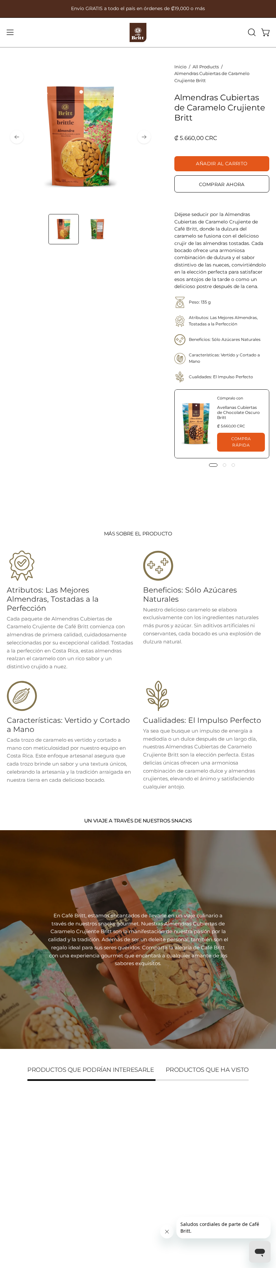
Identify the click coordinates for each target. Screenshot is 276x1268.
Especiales (20, 1169)
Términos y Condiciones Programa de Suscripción (206, 1179)
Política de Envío (165, 1190)
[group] (138, 8)
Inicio (180, 66)
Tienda (15, 1158)
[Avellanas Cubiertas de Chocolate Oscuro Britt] (196, 424)
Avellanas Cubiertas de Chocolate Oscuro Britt (238, 412)
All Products (206, 66)
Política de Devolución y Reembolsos (190, 1201)
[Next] (144, 137)
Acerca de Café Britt (32, 1201)
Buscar (153, 1158)
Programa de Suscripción (38, 1179)
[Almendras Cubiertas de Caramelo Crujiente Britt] (63, 229)
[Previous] (17, 137)
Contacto (18, 1211)
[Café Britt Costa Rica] (138, 32)
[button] (251, 32)
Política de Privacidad (172, 1211)
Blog (12, 1190)
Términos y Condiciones (174, 1169)
